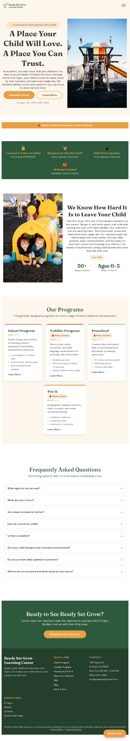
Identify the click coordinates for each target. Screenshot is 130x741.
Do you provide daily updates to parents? (32, 559)
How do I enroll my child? (22, 524)
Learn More (49, 95)
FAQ (56, 680)
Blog (56, 684)
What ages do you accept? (23, 488)
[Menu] (123, 5)
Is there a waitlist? (18, 535)
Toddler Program (62, 667)
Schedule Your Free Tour (65, 634)
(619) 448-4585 (98, 675)
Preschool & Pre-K (63, 671)
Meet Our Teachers (64, 675)
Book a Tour (115, 733)
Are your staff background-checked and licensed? (38, 547)
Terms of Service (73, 729)
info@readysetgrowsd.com (103, 679)
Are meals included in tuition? (25, 512)
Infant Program (61, 662)
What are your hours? (20, 500)
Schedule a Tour (19, 95)
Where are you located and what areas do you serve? (40, 571)
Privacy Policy (57, 729)
